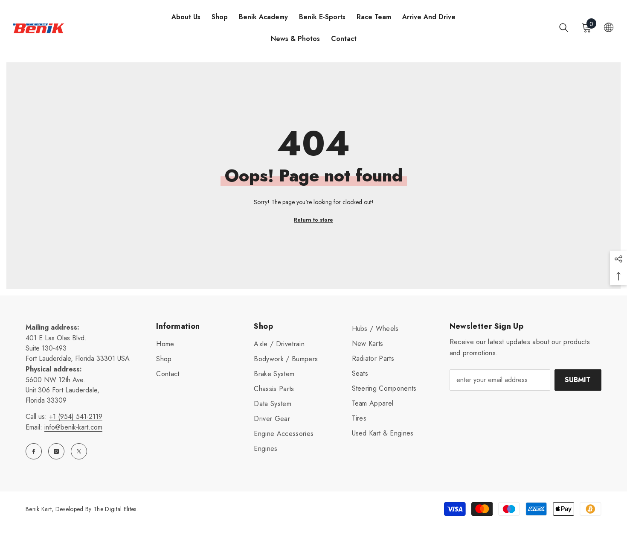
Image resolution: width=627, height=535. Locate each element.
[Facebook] (34, 451)
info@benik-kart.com (73, 427)
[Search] (563, 27)
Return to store (313, 220)
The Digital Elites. (115, 509)
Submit (578, 380)
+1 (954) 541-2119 (75, 416)
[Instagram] (56, 451)
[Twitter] (79, 451)
